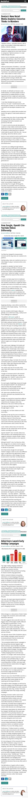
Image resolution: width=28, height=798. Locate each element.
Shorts (20, 324)
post (13, 290)
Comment (4, 198)
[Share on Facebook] (2, 194)
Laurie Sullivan (6, 24)
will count (11, 317)
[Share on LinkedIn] (6, 194)
